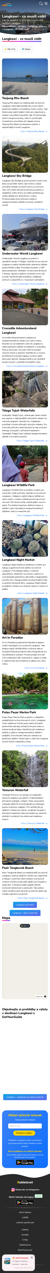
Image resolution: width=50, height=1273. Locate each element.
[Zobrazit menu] (46, 4)
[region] (25, 961)
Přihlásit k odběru (24, 1133)
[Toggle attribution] (45, 996)
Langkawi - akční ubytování (25, 913)
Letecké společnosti (25, 1222)
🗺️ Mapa (26, 49)
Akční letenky (25, 1212)
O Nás (25, 1239)
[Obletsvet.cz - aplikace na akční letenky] (25, 1162)
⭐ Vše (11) (25, 926)
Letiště (25, 1217)
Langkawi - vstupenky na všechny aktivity (25, 1097)
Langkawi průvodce (25, 904)
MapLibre (39, 996)
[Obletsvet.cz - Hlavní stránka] (6, 3)
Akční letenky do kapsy (25, 1197)
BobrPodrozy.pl (25, 1250)
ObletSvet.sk (25, 1245)
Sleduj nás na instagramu (27, 1189)
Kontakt (25, 1234)
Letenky (25, 1229)
